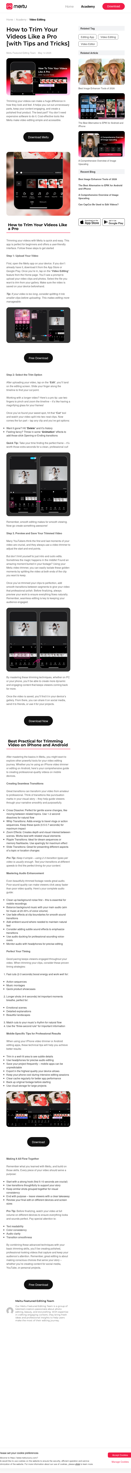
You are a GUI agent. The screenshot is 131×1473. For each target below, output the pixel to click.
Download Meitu (38, 137)
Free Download (38, 358)
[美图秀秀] (16, 6)
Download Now (38, 721)
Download (38, 1142)
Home (69, 6)
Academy (88, 6)
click (77, 1464)
